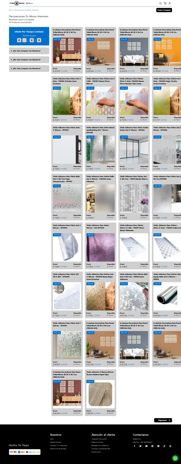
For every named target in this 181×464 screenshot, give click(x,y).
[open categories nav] (30, 3)
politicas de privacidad (58, 449)
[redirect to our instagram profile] (158, 446)
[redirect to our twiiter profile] (140, 446)
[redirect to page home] (17, 3)
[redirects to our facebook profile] (134, 446)
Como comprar (164, 10)
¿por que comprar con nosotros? (27, 51)
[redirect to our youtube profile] (146, 446)
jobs (51, 439)
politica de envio (97, 442)
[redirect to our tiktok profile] (164, 446)
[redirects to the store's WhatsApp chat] (175, 458)
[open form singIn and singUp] (169, 3)
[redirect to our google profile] (170, 446)
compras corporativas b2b (101, 449)
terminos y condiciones (58, 445)
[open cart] (165, 3)
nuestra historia (55, 442)
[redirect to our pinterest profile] (152, 446)
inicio (11, 10)
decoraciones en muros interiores (27, 10)
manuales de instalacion (100, 445)
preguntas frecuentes (99, 439)
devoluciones (96, 452)
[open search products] (160, 3)
